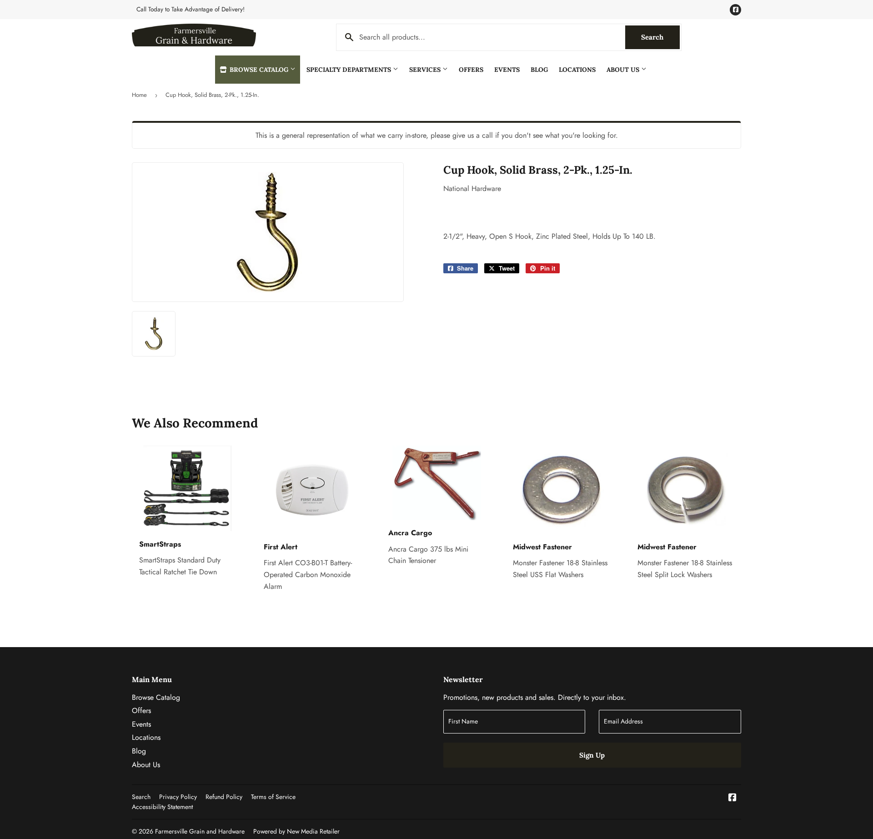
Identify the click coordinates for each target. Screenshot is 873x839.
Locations (577, 69)
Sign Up (592, 755)
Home (139, 94)
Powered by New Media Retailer (296, 831)
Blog (539, 69)
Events (507, 69)
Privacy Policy (178, 796)
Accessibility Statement (162, 806)
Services (425, 69)
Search (660, 37)
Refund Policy (224, 796)
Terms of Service (273, 796)
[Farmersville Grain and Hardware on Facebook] (732, 798)
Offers (471, 69)
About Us (624, 69)
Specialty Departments (349, 69)
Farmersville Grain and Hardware (200, 831)
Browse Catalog (259, 69)
